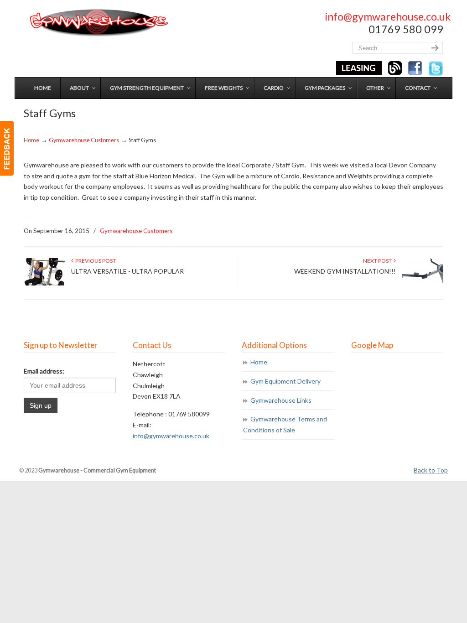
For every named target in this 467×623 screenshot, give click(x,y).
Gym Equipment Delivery (285, 381)
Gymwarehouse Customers (84, 140)
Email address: (44, 371)
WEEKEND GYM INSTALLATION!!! (345, 271)
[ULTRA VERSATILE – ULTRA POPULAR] (44, 283)
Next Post (378, 260)
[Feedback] (7, 148)
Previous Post (94, 260)
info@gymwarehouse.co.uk (388, 16)
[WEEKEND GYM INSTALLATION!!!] (422, 283)
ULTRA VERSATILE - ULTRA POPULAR (127, 271)
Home (31, 140)
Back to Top (431, 470)
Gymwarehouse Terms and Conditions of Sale (285, 424)
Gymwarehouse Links (280, 400)
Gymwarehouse (98, 23)
